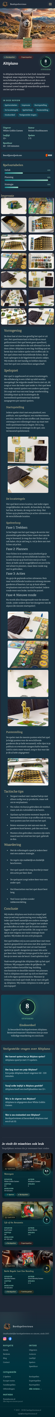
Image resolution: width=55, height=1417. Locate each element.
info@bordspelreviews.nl (27, 1413)
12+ (4, 138)
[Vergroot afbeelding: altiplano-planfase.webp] (13, 261)
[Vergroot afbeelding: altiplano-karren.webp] (41, 206)
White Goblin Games (13, 130)
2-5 (29, 138)
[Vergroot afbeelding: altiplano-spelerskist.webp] (13, 279)
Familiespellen (9, 1385)
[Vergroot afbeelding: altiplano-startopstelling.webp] (13, 298)
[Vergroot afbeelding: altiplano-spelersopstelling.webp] (41, 279)
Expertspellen (35, 1381)
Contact (6, 1362)
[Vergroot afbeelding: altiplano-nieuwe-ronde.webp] (13, 224)
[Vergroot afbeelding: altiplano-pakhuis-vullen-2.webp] (41, 224)
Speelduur (33, 1366)
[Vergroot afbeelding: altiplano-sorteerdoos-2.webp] (41, 261)
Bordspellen (34, 1377)
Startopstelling (40, 105)
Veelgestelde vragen (27, 115)
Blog (5, 1358)
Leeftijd (32, 1358)
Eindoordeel (10, 115)
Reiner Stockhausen (38, 130)
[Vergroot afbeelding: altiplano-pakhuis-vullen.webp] (13, 243)
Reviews (6, 1354)
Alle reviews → (35, 1389)
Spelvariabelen (11, 105)
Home (5, 1350)
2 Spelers (7, 1377)
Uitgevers (33, 1350)
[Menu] (50, 4)
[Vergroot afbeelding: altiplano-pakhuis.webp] (41, 243)
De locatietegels (11, 110)
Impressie (26, 105)
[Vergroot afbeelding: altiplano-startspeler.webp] (41, 298)
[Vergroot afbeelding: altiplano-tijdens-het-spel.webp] (13, 316)
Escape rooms (9, 1381)
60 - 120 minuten (11, 146)
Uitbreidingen (9, 1389)
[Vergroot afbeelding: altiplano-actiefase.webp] (13, 206)
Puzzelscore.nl (9, 1399)
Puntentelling (42, 110)
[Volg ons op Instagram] (4, 1339)
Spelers (32, 1362)
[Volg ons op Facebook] (10, 1339)
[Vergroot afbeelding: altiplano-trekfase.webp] (41, 316)
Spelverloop (27, 110)
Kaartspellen (34, 1385)
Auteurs (32, 1354)
